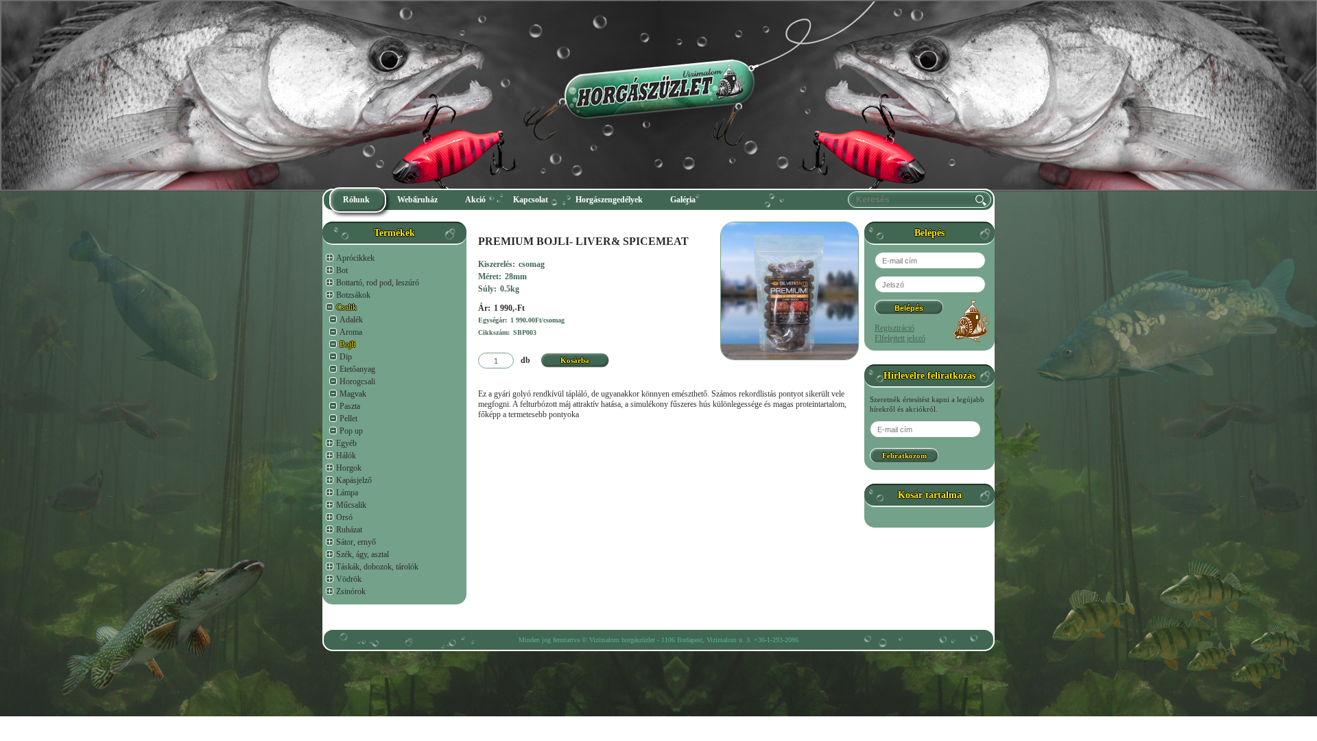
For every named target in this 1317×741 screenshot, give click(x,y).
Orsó (344, 517)
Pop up (351, 431)
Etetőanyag (357, 369)
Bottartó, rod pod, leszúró (377, 282)
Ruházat (349, 529)
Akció (475, 199)
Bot (342, 270)
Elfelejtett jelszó (900, 338)
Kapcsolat (530, 199)
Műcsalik (351, 505)
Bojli (347, 344)
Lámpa (347, 492)
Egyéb (346, 443)
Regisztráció (894, 328)
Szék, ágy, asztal (362, 554)
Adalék (351, 320)
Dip (346, 357)
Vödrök (348, 579)
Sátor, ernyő (356, 542)
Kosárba (574, 360)
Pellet (348, 418)
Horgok (348, 468)
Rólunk (356, 199)
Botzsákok (353, 295)
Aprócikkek (355, 258)
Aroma (351, 332)
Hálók (346, 455)
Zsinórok (351, 591)
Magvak (353, 394)
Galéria (683, 199)
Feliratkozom (904, 455)
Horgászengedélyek (609, 199)
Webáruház (417, 199)
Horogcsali (357, 381)
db (525, 360)
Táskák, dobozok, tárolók (377, 567)
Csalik (346, 307)
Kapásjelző (354, 480)
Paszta (350, 406)
